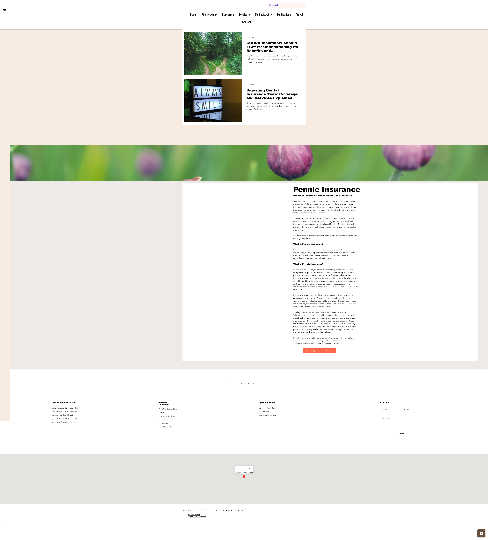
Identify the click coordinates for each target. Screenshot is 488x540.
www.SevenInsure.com (66, 422)
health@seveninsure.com (168, 420)
